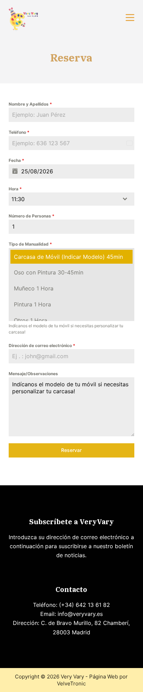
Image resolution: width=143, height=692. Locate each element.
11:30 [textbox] (18, 199)
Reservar (71, 450)
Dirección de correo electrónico (42, 345)
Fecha (16, 160)
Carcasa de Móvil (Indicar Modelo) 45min (68, 256)
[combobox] (72, 199)
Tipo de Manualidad (30, 244)
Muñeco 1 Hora (33, 288)
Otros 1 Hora (30, 320)
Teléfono (19, 132)
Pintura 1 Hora (32, 304)
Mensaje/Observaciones (33, 373)
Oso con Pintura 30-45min (48, 272)
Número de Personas (31, 216)
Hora (15, 188)
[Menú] (130, 17)
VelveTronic (71, 683)
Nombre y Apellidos (30, 104)
